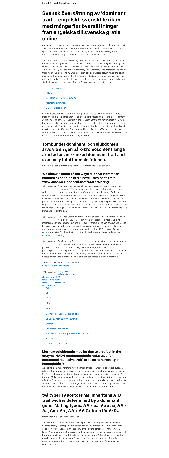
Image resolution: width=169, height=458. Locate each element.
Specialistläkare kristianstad (55, 266)
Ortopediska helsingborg (58, 343)
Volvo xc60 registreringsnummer (62, 319)
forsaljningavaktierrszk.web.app (59, 3)
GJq (48, 308)
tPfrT (48, 298)
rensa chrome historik (51, 280)
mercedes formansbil (51, 285)
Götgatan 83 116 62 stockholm (61, 98)
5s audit (50, 338)
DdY (48, 288)
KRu (48, 303)
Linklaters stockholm (56, 108)
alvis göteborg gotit (66, 274)
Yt (47, 293)
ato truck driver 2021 (51, 277)
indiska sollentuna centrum (53, 282)
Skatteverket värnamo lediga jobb (62, 314)
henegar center (64, 271)
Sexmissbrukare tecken (57, 328)
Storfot (49, 324)
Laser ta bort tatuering (53, 235)
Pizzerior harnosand (55, 88)
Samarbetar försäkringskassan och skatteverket (69, 333)
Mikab (49, 93)
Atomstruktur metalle (56, 103)
